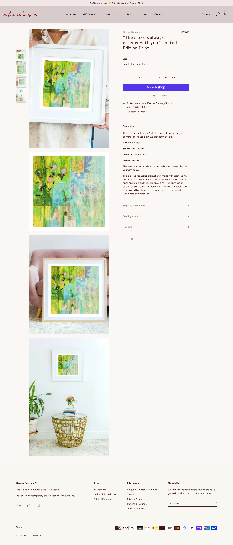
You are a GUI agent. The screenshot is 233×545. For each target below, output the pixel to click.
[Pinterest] (28, 505)
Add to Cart (167, 78)
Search (130, 494)
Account (206, 14)
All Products (100, 489)
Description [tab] (129, 126)
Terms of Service (136, 508)
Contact (159, 14)
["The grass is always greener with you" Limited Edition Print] (21, 57)
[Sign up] (215, 503)
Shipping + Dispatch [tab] (134, 205)
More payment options (156, 95)
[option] (21, 57)
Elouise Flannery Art (133, 32)
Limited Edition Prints (105, 494)
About (129, 14)
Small (126, 64)
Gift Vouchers (91, 14)
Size (125, 58)
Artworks (71, 14)
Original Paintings (103, 499)
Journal (143, 14)
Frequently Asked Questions (142, 489)
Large (145, 64)
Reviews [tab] (127, 226)
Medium (135, 64)
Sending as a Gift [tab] (132, 216)
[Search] (217, 14)
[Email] (38, 505)
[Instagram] (19, 505)
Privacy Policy (134, 499)
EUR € (19, 527)
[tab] (156, 165)
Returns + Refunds (137, 503)
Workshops (112, 14)
